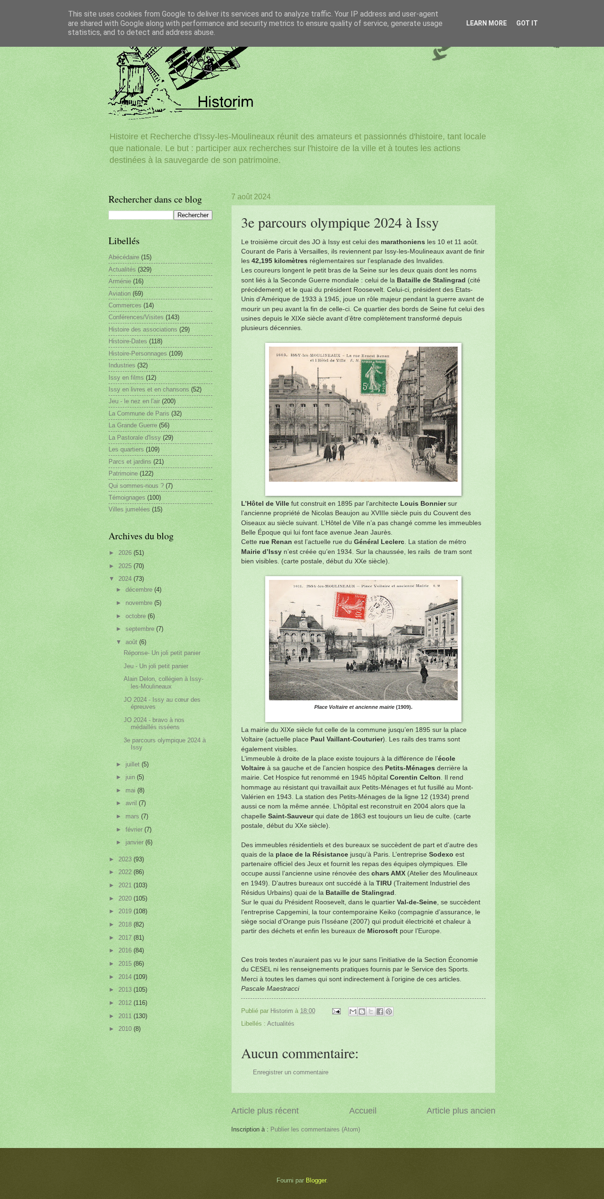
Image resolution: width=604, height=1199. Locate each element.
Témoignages (127, 497)
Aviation (120, 293)
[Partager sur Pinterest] (389, 1011)
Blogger (316, 1180)
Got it (527, 23)
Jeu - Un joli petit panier (156, 666)
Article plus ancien (461, 1110)
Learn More (486, 23)
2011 (126, 1016)
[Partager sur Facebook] (380, 1011)
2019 (126, 911)
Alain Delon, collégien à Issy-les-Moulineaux (163, 682)
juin (131, 777)
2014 (126, 976)
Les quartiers (126, 449)
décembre (140, 589)
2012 (126, 1002)
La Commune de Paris (139, 413)
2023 (126, 859)
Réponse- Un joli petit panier (162, 652)
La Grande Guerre (133, 425)
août (132, 642)
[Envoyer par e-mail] (353, 1011)
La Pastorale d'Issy (135, 437)
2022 (126, 872)
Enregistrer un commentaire (290, 1072)
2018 (126, 924)
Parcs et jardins (130, 461)
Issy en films (126, 377)
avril (132, 803)
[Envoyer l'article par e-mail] (336, 1010)
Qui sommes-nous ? (136, 485)
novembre (140, 602)
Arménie (120, 281)
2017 (126, 937)
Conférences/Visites (136, 317)
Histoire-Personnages (138, 353)
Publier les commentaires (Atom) (315, 1129)
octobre (137, 616)
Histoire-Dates (128, 341)
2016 (126, 950)
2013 (126, 989)
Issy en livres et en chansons (149, 389)
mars (133, 816)
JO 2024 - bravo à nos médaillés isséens (154, 723)
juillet (134, 764)
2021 (126, 885)
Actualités (280, 1023)
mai (131, 790)
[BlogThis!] (362, 1011)
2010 (126, 1028)
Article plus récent (265, 1110)
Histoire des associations (143, 329)
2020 (126, 898)
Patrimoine (123, 473)
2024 (126, 578)
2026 (126, 552)
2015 (126, 963)
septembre (141, 628)
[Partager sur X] (371, 1011)
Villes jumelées (129, 509)
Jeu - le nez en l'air (134, 401)
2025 (126, 566)
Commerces (125, 305)
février (135, 829)
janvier (135, 842)
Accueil (363, 1110)
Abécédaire (124, 257)
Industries (122, 365)
